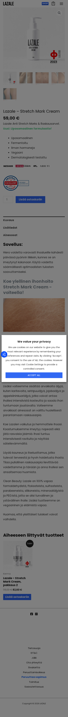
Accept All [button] (34, 375)
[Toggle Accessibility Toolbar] (4, 354)
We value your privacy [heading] (34, 342)
